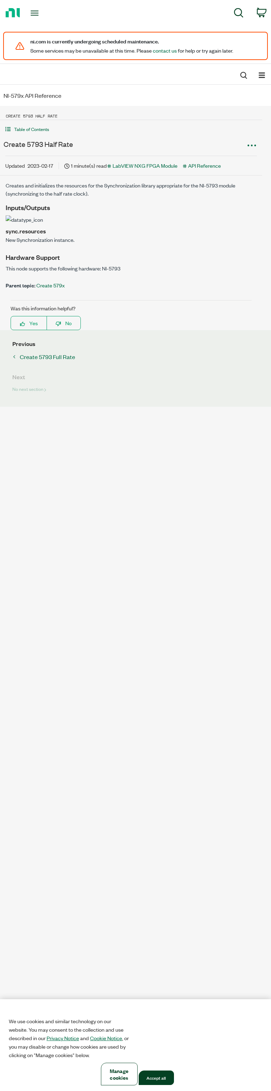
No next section (27, 389)
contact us (165, 50)
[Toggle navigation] (42, 13)
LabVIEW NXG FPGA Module (145, 165)
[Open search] (243, 74)
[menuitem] (238, 14)
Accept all (156, 1077)
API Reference (204, 165)
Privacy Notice (63, 1038)
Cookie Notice (106, 1038)
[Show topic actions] (252, 145)
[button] (131, 129)
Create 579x (50, 285)
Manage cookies (119, 1074)
